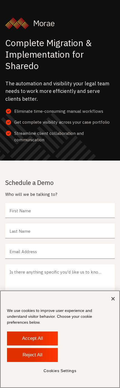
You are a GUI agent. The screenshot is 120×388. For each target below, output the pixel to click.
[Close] (113, 299)
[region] (60, 339)
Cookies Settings (60, 370)
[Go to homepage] (59, 23)
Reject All (32, 355)
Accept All (32, 338)
